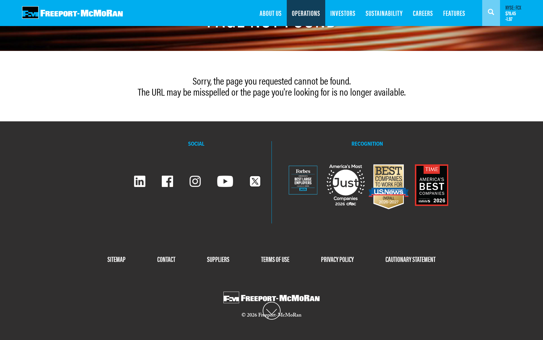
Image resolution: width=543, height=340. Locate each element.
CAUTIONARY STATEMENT (410, 259)
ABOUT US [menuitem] (271, 13)
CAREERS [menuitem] (423, 13)
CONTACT (166, 259)
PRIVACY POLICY (337, 259)
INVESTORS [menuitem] (342, 13)
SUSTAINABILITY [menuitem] (384, 13)
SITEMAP (116, 259)
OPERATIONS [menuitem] (306, 13)
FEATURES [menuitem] (454, 13)
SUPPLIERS (218, 259)
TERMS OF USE (275, 259)
